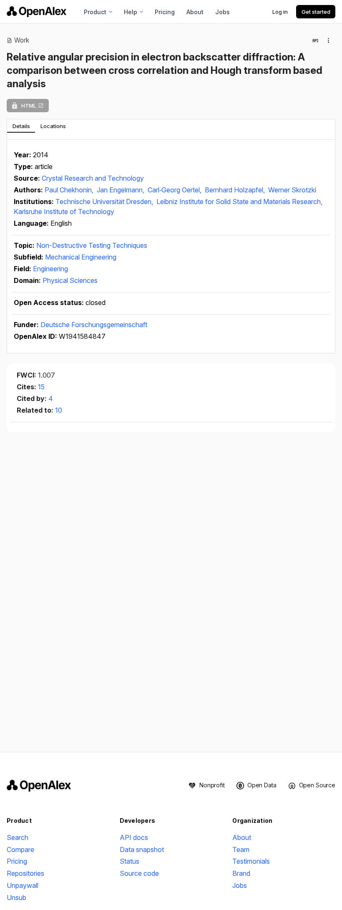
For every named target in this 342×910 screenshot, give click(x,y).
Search (17, 837)
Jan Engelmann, (121, 190)
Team (240, 849)
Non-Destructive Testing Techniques (91, 245)
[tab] (21, 126)
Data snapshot (142, 849)
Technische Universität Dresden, (105, 201)
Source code (139, 873)
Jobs (222, 11)
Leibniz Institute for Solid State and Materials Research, (239, 201)
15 (41, 387)
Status (129, 861)
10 (58, 410)
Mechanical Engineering (80, 257)
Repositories (25, 873)
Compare (20, 849)
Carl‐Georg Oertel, (175, 190)
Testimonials (251, 861)
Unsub (16, 897)
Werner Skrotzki (292, 190)
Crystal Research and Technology (93, 178)
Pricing (165, 11)
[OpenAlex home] (36, 11)
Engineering (50, 269)
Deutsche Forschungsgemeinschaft (93, 324)
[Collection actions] (328, 40)
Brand (241, 873)
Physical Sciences (70, 280)
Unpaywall (22, 885)
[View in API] (315, 40)
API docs (134, 837)
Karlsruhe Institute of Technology (64, 211)
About (195, 11)
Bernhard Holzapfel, (236, 190)
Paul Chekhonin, (70, 190)
